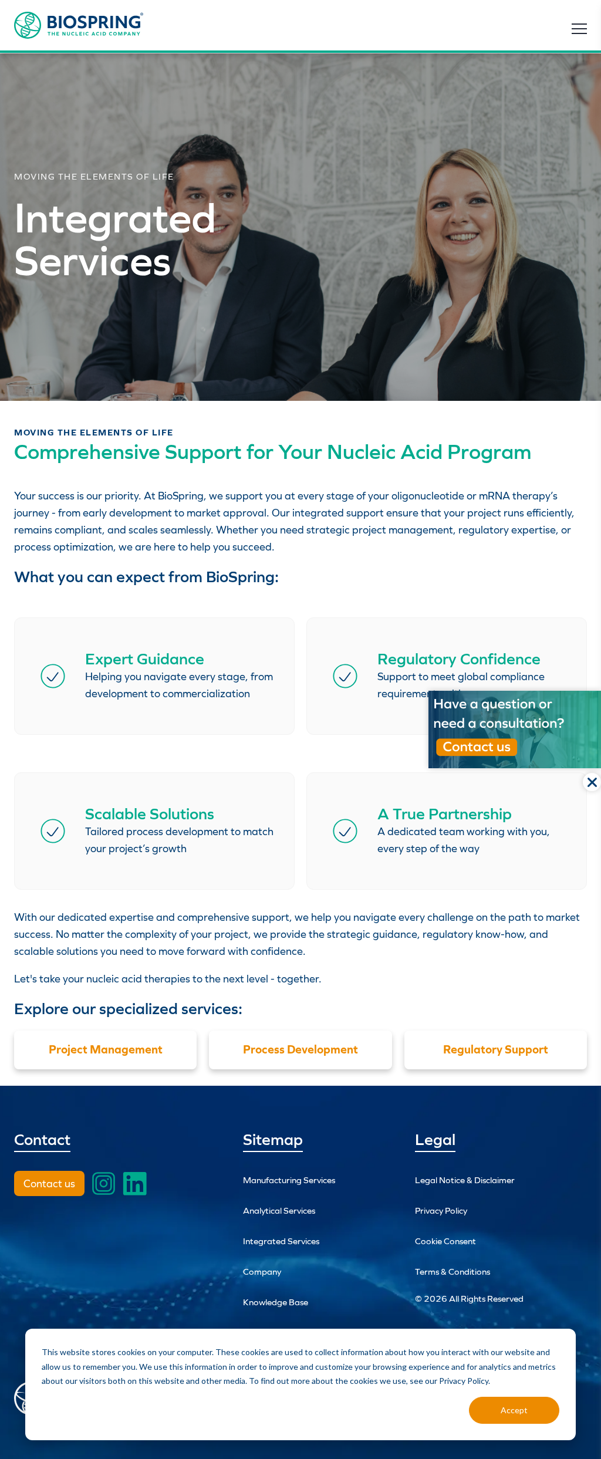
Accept (514, 1410)
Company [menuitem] (262, 1271)
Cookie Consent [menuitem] (445, 1241)
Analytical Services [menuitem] (279, 1210)
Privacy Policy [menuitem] (441, 1210)
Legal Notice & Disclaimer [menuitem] (465, 1180)
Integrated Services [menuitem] (281, 1241)
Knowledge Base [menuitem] (275, 1302)
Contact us (49, 1183)
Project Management (106, 1049)
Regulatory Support (495, 1049)
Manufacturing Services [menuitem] (289, 1180)
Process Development (300, 1049)
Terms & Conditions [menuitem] (452, 1271)
